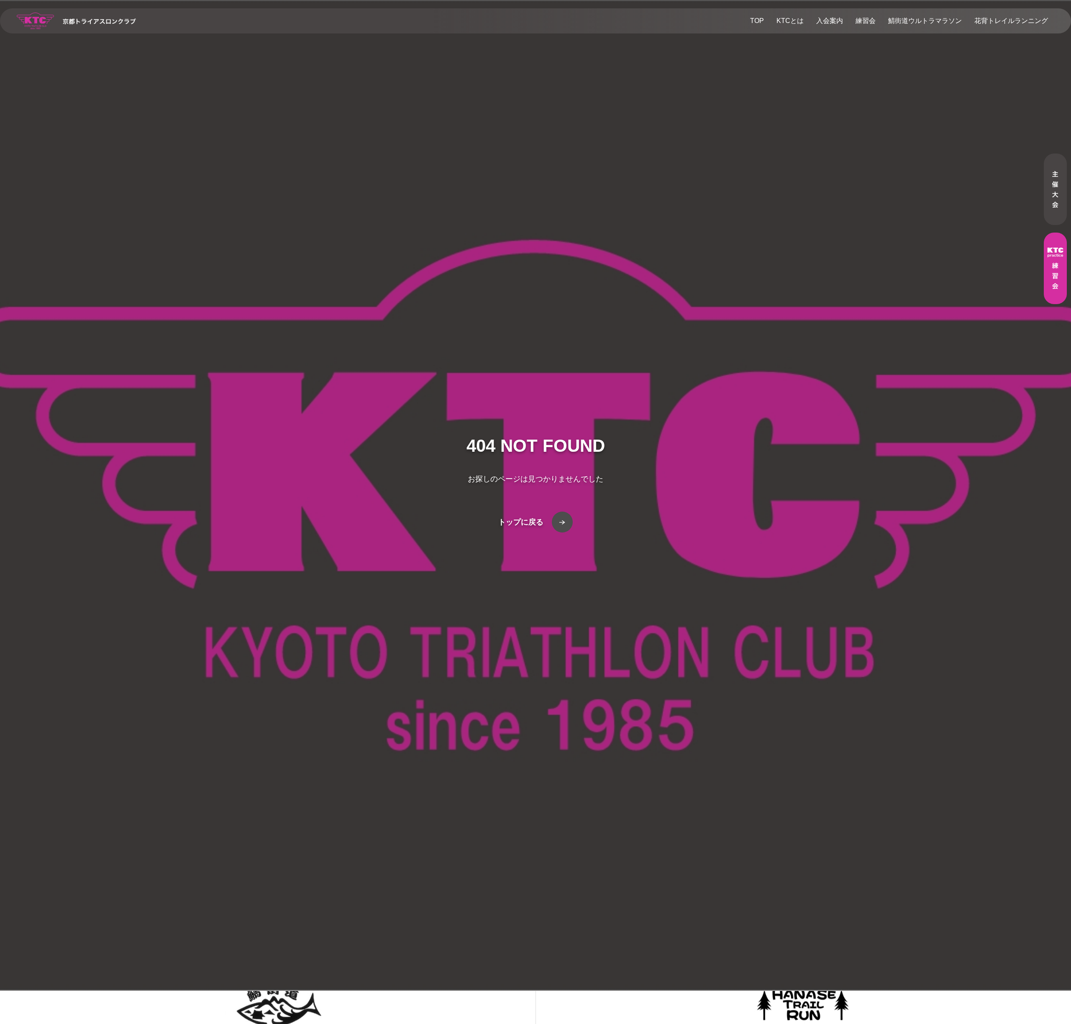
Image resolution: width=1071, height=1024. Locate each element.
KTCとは (790, 20)
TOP (757, 20)
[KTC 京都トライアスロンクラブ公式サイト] (76, 20)
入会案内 (829, 20)
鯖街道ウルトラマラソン (925, 20)
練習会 (866, 20)
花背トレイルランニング (1011, 20)
